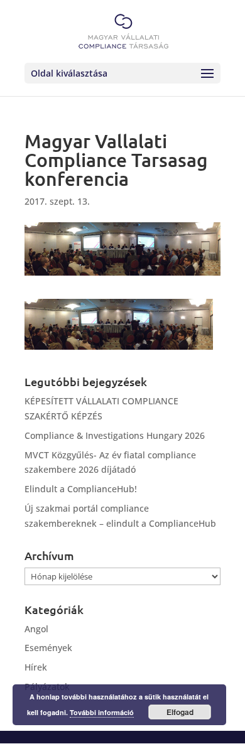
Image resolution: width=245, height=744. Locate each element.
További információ (102, 712)
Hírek (35, 667)
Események (48, 648)
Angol (36, 629)
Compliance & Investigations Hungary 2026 (114, 435)
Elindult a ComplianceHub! (80, 489)
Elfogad (179, 712)
